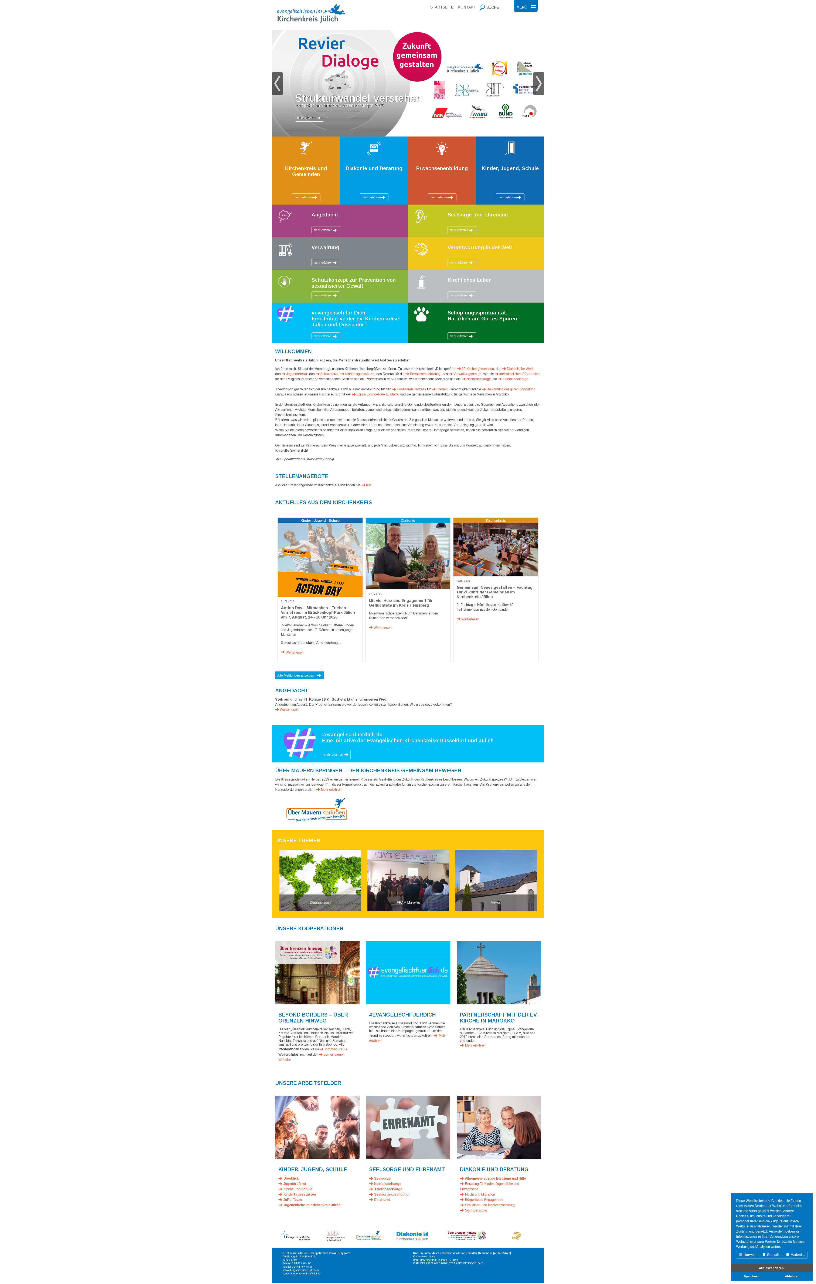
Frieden (442, 389)
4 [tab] (414, 135)
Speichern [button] (751, 1276)
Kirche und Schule (297, 1189)
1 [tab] (395, 135)
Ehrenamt (382, 1200)
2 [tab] (402, 135)
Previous (277, 83)
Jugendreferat (296, 374)
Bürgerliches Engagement (484, 1200)
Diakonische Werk (520, 369)
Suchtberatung (476, 1210)
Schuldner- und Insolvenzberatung (490, 1205)
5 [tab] (421, 135)
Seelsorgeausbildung (391, 1194)
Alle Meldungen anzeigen (295, 675)
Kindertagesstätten (359, 374)
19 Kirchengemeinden (478, 369)
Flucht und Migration (480, 1194)
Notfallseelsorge (478, 379)
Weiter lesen (289, 709)
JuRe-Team (292, 1200)
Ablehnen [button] (792, 1276)
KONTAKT (467, 7)
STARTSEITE (442, 7)
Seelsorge (382, 1178)
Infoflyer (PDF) (336, 1049)
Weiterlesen (294, 652)
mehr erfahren (306, 117)
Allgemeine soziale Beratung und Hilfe (495, 1178)
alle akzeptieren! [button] (772, 1268)
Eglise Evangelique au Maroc (378, 394)
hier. (369, 485)
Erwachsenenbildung (425, 374)
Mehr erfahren (331, 789)
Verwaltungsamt (465, 374)
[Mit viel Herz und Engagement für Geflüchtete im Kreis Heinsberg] (408, 556)
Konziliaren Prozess (411, 389)
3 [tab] (408, 135)
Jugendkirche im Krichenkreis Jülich (311, 1205)
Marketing (797, 1255)
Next (538, 83)
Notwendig (751, 1255)
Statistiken (774, 1255)
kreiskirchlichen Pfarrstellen (519, 374)
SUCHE (492, 7)
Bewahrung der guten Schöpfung (511, 389)
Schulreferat (329, 374)
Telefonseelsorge (515, 379)
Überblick (291, 1178)
